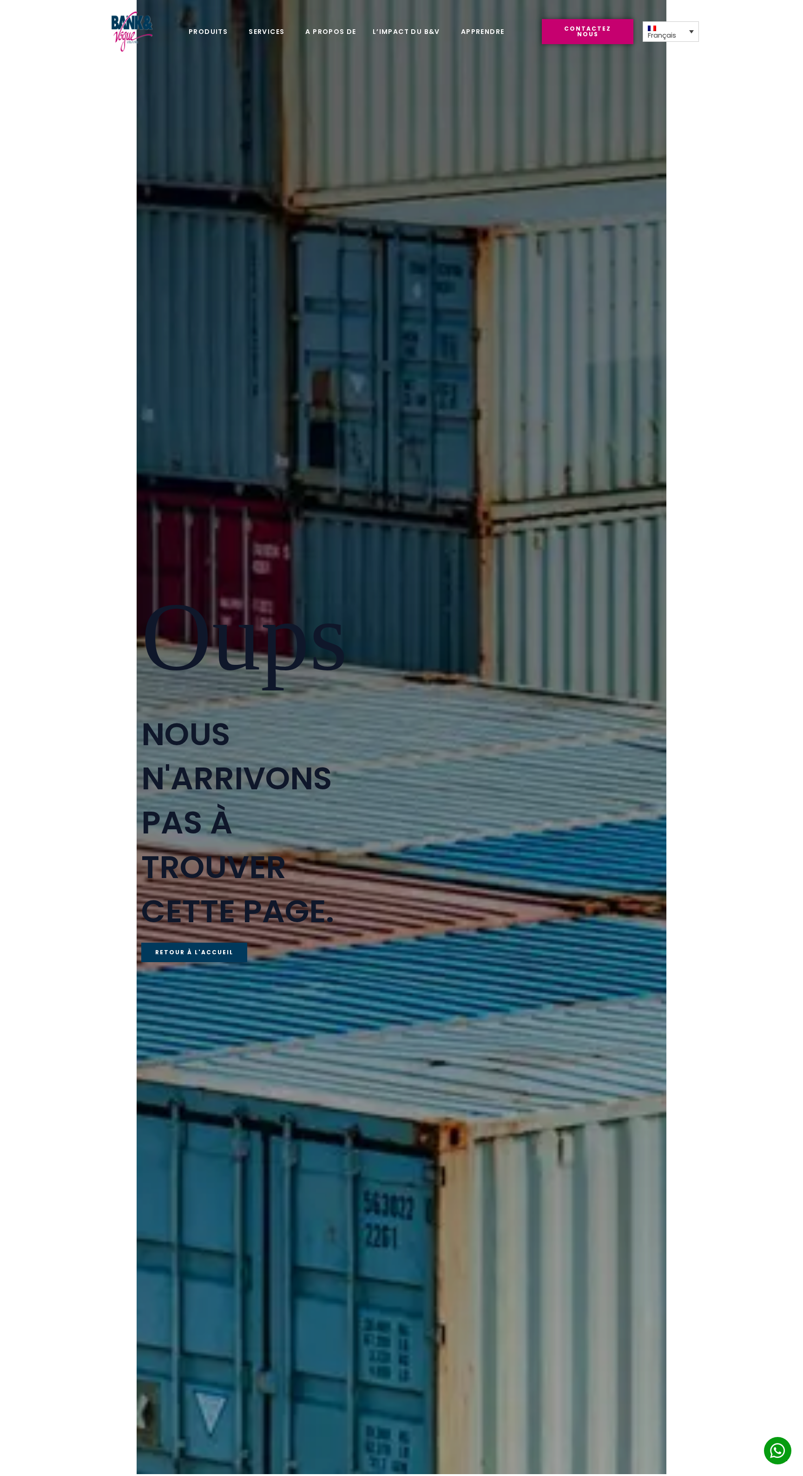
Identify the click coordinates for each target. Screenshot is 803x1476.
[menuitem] (671, 31)
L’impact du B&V (406, 31)
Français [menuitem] (662, 35)
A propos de (330, 31)
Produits (208, 31)
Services (266, 31)
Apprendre (483, 31)
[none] (671, 31)
